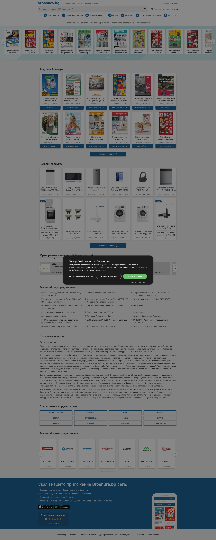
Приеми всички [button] (135, 276)
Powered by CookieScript (138, 282)
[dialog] (108, 269)
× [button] (149, 258)
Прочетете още (102, 270)
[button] (81, 276)
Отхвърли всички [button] (108, 276)
